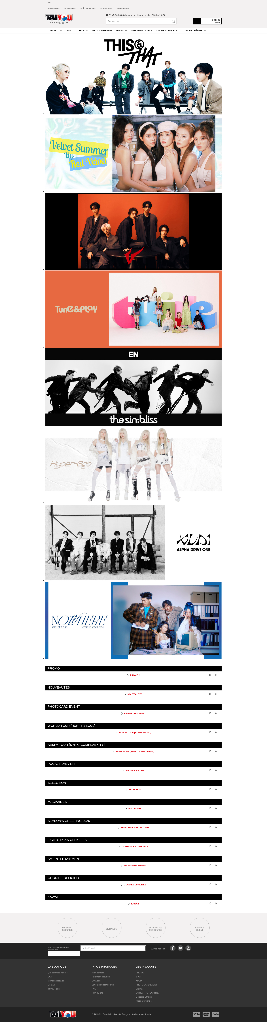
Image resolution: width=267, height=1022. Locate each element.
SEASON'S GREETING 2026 (134, 827)
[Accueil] (59, 19)
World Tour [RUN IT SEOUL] (134, 732)
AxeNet (148, 1014)
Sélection (134, 789)
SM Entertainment (134, 865)
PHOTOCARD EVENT (134, 713)
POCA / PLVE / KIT (134, 770)
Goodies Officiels (134, 884)
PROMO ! (134, 675)
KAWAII (135, 903)
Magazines (134, 808)
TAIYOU (97, 1014)
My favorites (53, 8)
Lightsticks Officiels (134, 846)
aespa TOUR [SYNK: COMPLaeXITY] (134, 751)
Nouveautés (134, 694)
